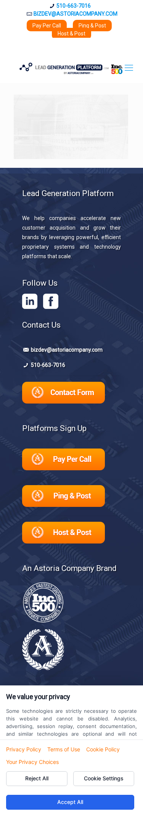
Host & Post (71, 34)
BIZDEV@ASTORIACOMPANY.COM (75, 14)
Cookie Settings (104, 778)
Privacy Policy (23, 749)
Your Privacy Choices (32, 762)
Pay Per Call (46, 26)
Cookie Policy (103, 749)
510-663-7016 (73, 6)
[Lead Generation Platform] (71, 67)
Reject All (36, 778)
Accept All (70, 802)
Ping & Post (92, 26)
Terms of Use (63, 749)
